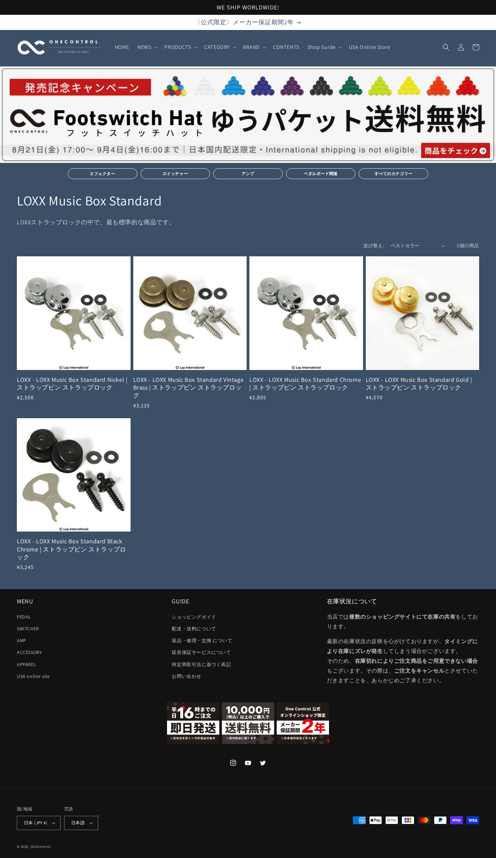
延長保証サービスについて (201, 652)
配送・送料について (194, 629)
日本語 (78, 823)
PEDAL (24, 617)
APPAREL (26, 664)
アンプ (248, 173)
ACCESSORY (29, 652)
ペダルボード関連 (321, 173)
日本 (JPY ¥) (35, 823)
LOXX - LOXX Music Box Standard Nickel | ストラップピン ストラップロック (72, 383)
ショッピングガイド (194, 617)
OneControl (41, 846)
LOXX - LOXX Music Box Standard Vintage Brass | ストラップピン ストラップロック (188, 387)
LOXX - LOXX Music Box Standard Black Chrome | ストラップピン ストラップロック (71, 549)
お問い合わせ (186, 676)
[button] (146, 47)
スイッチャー (175, 173)
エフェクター (102, 173)
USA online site (33, 676)
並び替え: (373, 245)
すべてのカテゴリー (394, 173)
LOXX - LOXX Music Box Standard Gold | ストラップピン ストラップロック (419, 383)
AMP (21, 640)
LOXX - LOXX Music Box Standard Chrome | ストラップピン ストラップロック (305, 383)
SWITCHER (28, 629)
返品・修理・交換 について (202, 640)
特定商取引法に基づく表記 (201, 664)
